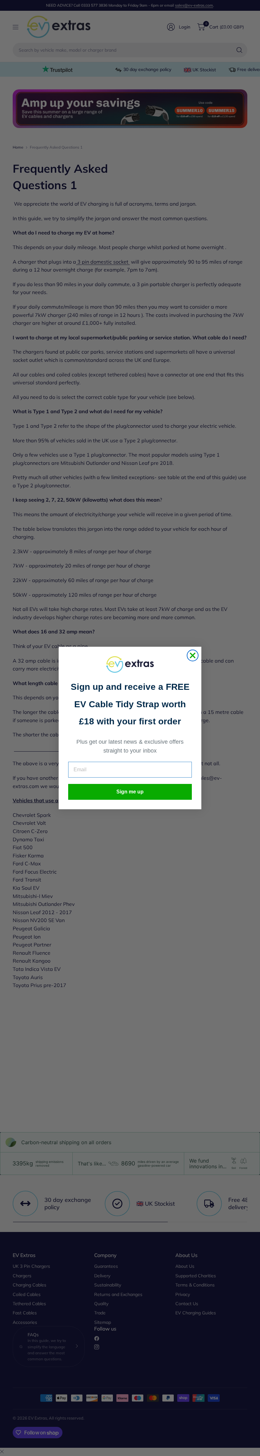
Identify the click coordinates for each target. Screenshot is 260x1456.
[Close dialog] (192, 655)
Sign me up (130, 791)
